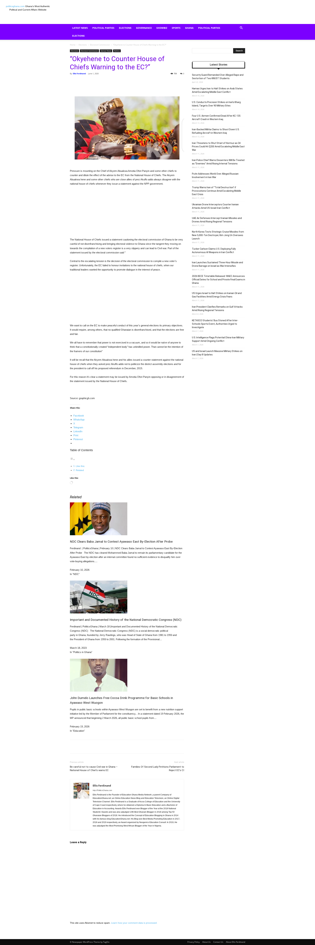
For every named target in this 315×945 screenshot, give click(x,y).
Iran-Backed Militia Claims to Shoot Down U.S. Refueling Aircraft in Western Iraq (216, 131)
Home (72, 44)
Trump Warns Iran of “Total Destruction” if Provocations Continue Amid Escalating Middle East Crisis (216, 191)
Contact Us (218, 942)
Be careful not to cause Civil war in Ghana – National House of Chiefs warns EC (93, 768)
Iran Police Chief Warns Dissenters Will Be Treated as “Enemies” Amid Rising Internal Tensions (218, 162)
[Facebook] (92, 81)
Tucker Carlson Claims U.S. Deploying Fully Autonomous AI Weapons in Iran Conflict (214, 251)
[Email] (130, 81)
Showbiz (161, 27)
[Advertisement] (127, 213)
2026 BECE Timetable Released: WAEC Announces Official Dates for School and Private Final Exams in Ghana (218, 279)
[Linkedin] (122, 81)
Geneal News (106, 51)
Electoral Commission (100, 44)
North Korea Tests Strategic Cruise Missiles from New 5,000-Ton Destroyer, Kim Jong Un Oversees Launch (218, 235)
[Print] (138, 81)
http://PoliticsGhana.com (102, 790)
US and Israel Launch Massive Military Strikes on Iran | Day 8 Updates (217, 353)
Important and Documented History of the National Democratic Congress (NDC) (125, 620)
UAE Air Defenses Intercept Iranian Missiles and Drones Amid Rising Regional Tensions (217, 220)
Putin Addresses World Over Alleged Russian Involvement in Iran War (215, 175)
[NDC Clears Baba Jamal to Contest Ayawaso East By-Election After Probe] (127, 518)
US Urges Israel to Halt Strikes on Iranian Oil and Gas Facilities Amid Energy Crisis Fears (217, 295)
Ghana (189, 27)
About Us (206, 942)
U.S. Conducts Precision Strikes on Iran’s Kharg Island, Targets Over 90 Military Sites (216, 104)
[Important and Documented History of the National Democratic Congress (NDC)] (127, 597)
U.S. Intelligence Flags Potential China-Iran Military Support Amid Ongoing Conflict (218, 339)
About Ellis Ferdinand (235, 942)
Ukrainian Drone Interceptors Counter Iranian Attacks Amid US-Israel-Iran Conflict (215, 206)
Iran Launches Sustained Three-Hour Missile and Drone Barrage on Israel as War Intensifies (217, 264)
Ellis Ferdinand (79, 73)
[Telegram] (145, 81)
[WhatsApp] (115, 81)
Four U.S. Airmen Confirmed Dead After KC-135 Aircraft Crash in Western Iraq (216, 117)
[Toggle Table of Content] (72, 459)
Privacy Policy (193, 942)
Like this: (80, 466)
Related (80, 470)
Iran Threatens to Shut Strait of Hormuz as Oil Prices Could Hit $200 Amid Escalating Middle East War (218, 146)
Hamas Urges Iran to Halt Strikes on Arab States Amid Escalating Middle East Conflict (217, 90)
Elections (125, 27)
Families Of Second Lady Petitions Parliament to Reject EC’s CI (157, 768)
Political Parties (103, 27)
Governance (144, 27)
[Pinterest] (107, 81)
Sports (176, 27)
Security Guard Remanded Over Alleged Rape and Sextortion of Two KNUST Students (217, 77)
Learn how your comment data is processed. (134, 923)
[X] (100, 81)
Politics (117, 51)
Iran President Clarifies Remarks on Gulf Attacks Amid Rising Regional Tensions (217, 308)
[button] (241, 28)
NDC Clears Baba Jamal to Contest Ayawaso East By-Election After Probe (121, 541)
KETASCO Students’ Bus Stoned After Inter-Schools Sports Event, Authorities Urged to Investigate (215, 324)
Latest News (80, 27)
